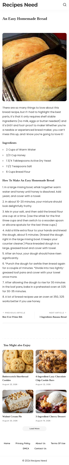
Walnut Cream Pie (12, 416)
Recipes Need (20, 5)
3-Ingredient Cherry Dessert (50, 416)
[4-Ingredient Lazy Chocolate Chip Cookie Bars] (51, 361)
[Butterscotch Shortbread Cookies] (17, 361)
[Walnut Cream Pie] (17, 401)
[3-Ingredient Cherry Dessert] (51, 401)
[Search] (65, 5)
